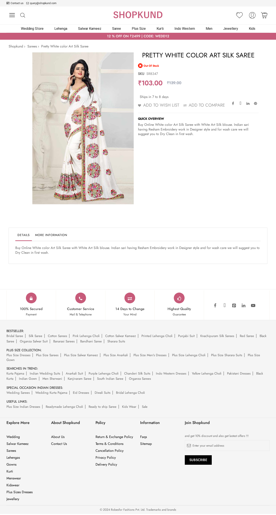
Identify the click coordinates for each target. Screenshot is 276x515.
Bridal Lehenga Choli (130, 392)
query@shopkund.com (43, 3)
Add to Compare (207, 105)
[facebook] (215, 305)
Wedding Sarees (18, 392)
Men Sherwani (52, 378)
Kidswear (12, 485)
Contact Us (59, 444)
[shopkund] (138, 15)
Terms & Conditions (109, 444)
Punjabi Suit (186, 336)
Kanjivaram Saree (79, 378)
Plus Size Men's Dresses (149, 355)
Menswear (13, 478)
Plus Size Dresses (18, 355)
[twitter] (224, 305)
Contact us (17, 3)
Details (23, 235)
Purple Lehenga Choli (104, 373)
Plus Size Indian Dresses (23, 406)
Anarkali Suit (74, 373)
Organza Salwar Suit (34, 341)
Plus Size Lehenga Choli (188, 355)
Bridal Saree (14, 336)
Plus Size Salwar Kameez (81, 355)
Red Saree (247, 336)
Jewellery (12, 499)
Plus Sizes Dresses (19, 492)
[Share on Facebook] (233, 103)
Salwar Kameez (17, 444)
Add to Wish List (161, 105)
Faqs (143, 437)
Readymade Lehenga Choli (64, 406)
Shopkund (16, 46)
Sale (144, 406)
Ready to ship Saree (102, 406)
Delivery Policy (106, 464)
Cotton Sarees (57, 336)
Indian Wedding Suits (45, 373)
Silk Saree (35, 336)
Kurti (9, 471)
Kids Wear (129, 406)
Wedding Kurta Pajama (51, 392)
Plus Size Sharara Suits (226, 355)
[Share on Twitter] (240, 103)
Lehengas (13, 458)
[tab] (23, 236)
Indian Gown (28, 378)
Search (22, 15)
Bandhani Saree (91, 341)
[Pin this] (255, 103)
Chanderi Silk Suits (137, 373)
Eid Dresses (81, 392)
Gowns (11, 464)
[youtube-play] (253, 305)
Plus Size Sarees (47, 355)
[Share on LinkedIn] (248, 103)
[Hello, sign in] (252, 16)
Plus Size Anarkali (116, 355)
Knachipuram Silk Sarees (217, 336)
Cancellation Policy (110, 451)
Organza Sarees (140, 378)
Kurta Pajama (15, 373)
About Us (57, 437)
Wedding (13, 437)
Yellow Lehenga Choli (206, 373)
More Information (51, 235)
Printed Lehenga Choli (156, 336)
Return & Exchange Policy (114, 437)
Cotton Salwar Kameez (120, 336)
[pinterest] (234, 305)
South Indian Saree (110, 378)
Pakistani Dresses (239, 373)
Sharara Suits (116, 341)
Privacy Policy (106, 458)
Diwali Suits (102, 392)
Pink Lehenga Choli (86, 336)
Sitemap (146, 444)
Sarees (32, 46)
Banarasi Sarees (64, 341)
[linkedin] (243, 305)
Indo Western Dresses (171, 373)
